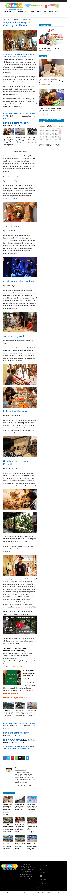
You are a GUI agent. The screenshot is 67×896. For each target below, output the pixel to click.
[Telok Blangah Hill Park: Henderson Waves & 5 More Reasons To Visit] (20, 799)
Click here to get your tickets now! (15, 698)
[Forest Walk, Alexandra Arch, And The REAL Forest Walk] (8, 705)
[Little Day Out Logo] (14, 6)
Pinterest (44, 872)
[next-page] (7, 853)
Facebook (28, 54)
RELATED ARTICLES (9, 793)
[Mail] (22, 785)
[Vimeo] (60, 1)
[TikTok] (41, 879)
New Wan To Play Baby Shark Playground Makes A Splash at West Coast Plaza (32, 846)
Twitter (45, 883)
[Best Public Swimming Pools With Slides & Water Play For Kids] (8, 838)
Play (8, 19)
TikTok (44, 879)
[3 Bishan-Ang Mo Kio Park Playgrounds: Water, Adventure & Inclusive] (20, 838)
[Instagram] (56, 1)
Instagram (21, 54)
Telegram (6, 56)
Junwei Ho (41, 148)
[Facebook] (54, 1)
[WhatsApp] (16, 758)
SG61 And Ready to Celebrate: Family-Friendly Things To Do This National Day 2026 (19, 828)
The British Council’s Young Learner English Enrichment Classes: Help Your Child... (51, 110)
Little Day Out (8, 28)
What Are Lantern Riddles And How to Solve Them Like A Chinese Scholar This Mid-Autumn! (32, 808)
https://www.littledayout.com (20, 770)
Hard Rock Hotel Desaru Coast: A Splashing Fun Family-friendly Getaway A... (51, 80)
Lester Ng (41, 114)
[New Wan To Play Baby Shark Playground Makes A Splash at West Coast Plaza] (32, 838)
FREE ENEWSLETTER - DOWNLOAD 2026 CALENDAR (50, 120)
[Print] (23, 758)
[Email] (20, 758)
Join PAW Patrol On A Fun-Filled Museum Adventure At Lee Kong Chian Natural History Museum (8, 828)
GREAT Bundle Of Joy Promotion (49, 48)
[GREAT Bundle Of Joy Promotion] (51, 37)
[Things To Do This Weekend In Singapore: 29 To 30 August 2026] (20, 131)
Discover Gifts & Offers (12, 125)
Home (4, 19)
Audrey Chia (42, 84)
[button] (62, 15)
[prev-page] (4, 853)
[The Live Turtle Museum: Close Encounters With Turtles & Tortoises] (32, 131)
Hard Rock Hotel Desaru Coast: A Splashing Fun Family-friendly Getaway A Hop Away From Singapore (7, 809)
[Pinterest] (12, 758)
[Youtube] (63, 1)
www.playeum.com (15, 666)
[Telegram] (27, 758)
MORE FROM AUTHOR (22, 793)
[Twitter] (58, 1)
